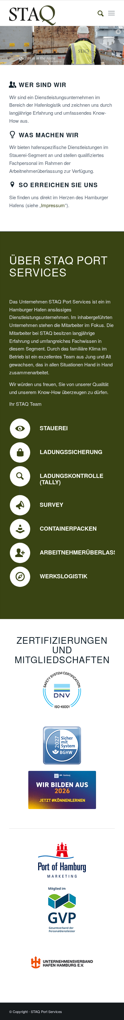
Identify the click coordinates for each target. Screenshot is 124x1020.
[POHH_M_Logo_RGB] (62, 860)
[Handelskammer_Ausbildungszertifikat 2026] (62, 790)
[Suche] (97, 13)
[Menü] (111, 13)
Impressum (53, 205)
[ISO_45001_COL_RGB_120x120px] (62, 690)
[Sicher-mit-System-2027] (62, 745)
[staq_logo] (51, 13)
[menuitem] (97, 13)
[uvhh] (62, 961)
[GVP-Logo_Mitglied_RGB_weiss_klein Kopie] (62, 910)
